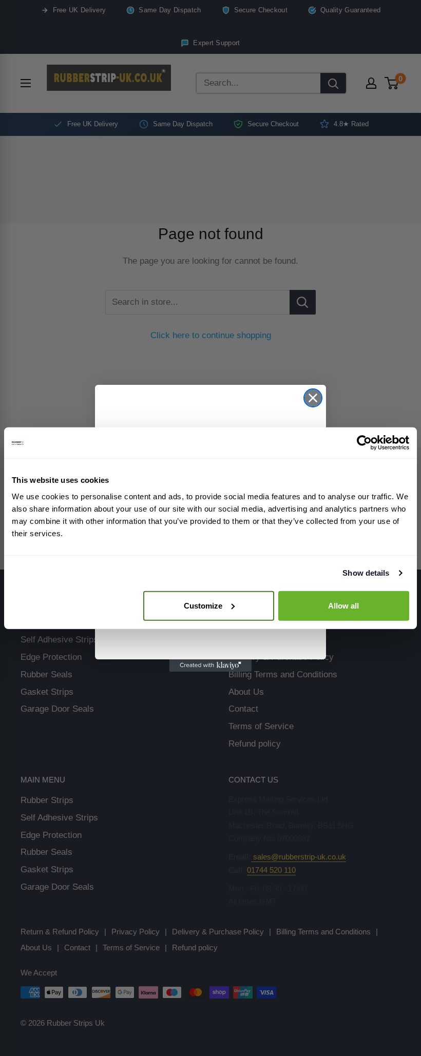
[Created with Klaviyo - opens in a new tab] (210, 665)
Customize (203, 605)
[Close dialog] (313, 398)
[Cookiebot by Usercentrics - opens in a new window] (364, 443)
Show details (365, 573)
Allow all (343, 605)
